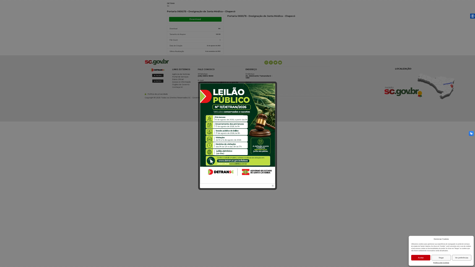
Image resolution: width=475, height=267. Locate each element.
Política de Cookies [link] (441, 263)
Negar (441, 258)
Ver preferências (461, 258)
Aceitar (421, 258)
